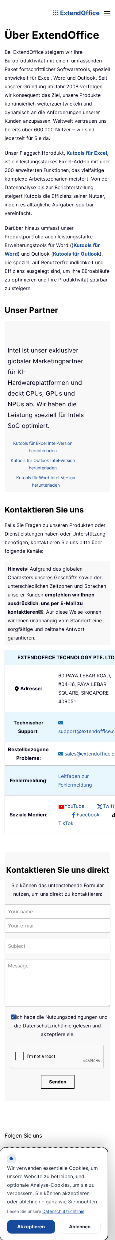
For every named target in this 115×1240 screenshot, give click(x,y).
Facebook (88, 814)
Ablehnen (79, 1227)
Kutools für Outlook (76, 254)
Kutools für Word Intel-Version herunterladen (45, 481)
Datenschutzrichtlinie (63, 1211)
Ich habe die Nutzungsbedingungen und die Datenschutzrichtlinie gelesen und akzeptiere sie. (61, 1025)
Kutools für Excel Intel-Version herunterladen (42, 447)
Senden (57, 1082)
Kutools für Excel (87, 153)
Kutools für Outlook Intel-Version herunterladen (43, 464)
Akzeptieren (31, 1227)
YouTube (74, 806)
